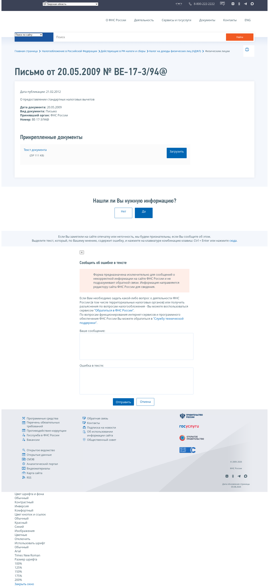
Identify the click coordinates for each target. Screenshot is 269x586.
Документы (207, 20)
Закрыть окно (24, 584)
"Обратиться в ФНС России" (114, 310)
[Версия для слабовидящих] (179, 4)
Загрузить (177, 151)
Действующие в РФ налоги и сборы (123, 51)
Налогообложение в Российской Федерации (69, 51)
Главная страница (26, 51)
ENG (248, 20)
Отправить (123, 402)
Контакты (230, 20)
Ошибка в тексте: (92, 366)
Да (144, 211)
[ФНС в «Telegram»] (245, 4)
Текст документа (35, 150)
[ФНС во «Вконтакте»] (233, 4)
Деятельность (144, 20)
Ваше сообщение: (92, 331)
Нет (123, 211)
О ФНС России (116, 20)
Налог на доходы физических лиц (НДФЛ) (175, 51)
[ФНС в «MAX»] (251, 4)
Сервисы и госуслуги (176, 20)
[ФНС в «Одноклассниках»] (239, 4)
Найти (239, 37)
